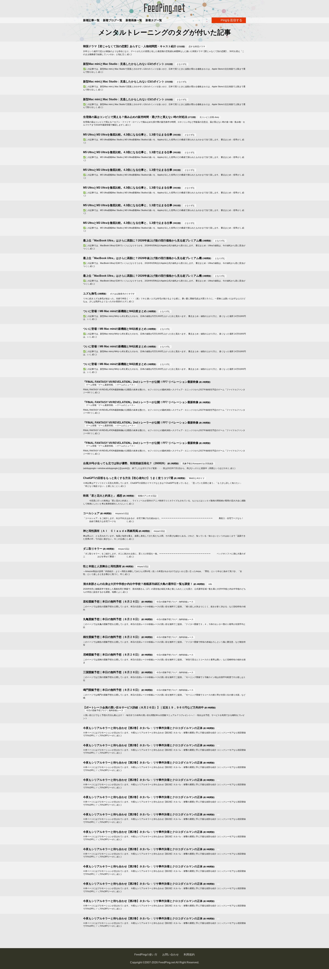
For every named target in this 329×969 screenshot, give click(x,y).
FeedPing (164, 8)
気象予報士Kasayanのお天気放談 (197, 463)
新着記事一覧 (91, 20)
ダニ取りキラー (92, 548)
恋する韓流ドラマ (197, 46)
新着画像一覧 (134, 20)
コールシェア (91, 513)
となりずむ (182, 64)
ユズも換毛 (90, 293)
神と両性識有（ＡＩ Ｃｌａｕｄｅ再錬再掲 (110, 530)
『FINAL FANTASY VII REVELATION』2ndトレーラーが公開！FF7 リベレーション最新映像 (140, 381)
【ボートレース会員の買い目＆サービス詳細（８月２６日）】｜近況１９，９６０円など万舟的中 (143, 707)
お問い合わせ (170, 954)
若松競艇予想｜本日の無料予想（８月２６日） (112, 601)
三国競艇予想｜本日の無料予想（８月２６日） (112, 672)
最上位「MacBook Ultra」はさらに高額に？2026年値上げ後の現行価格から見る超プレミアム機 (142, 240)
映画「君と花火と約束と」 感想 (102, 495)
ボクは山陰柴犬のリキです (122, 294)
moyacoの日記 (122, 513)
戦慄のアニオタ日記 (147, 496)
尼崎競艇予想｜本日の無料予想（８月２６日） (112, 654)
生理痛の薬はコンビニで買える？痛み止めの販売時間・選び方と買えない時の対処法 (135, 116)
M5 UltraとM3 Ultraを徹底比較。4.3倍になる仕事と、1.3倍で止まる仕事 (127, 134)
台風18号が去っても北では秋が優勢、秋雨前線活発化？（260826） (125, 463)
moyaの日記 (159, 531)
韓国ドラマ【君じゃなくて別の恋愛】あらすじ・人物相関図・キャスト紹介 (129, 46)
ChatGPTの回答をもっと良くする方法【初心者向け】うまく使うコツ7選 (128, 478)
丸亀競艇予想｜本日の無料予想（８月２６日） (112, 619)
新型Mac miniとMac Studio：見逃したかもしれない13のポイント (123, 63)
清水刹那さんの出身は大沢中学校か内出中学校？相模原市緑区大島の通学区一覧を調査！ (138, 583)
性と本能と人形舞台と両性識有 (102, 566)
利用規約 (189, 954)
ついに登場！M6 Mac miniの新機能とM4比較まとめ (115, 311)
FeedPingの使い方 (145, 954)
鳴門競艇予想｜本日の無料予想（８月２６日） (112, 689)
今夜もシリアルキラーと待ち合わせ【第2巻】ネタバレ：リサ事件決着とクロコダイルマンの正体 (143, 728)
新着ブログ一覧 (112, 20)
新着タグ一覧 (153, 20)
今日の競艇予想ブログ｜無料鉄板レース (174, 602)
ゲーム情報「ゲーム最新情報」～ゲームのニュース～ (111, 385)
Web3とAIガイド (197, 478)
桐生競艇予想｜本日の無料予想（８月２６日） (112, 637)
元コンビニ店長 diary (209, 117)
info (210, 584)
